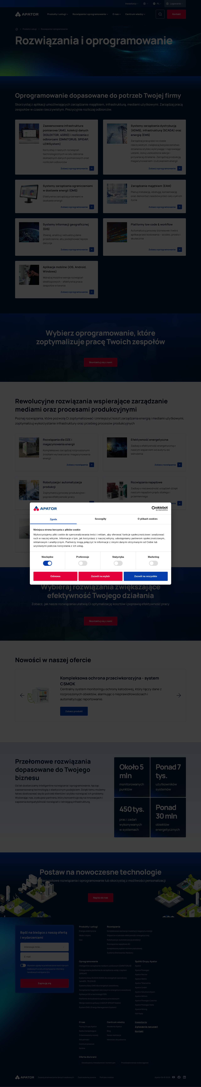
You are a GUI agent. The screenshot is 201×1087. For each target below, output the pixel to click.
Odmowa (55, 576)
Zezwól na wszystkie (145, 576)
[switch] (82, 563)
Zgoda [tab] (53, 519)
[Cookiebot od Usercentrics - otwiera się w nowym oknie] (154, 508)
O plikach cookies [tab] (148, 518)
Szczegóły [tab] (100, 518)
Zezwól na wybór (100, 576)
